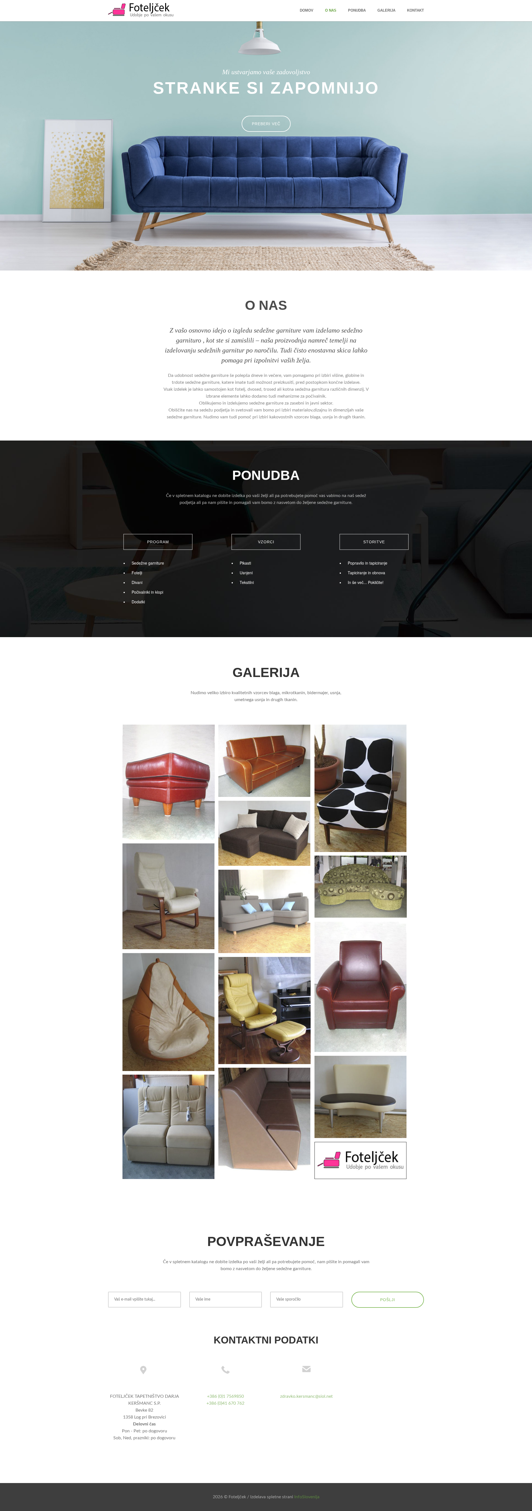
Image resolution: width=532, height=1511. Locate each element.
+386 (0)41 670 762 (225, 1403)
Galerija (386, 10)
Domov (306, 10)
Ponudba (357, 10)
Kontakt (415, 10)
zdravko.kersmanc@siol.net (306, 1396)
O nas (330, 10)
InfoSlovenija (306, 1497)
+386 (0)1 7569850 (225, 1396)
